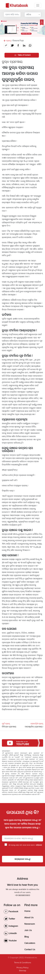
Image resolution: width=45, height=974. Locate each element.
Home (27, 911)
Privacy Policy (22, 967)
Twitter (11, 918)
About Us (29, 917)
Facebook (13, 911)
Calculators (29, 943)
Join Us (28, 930)
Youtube (12, 940)
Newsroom (29, 923)
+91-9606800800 (22, 895)
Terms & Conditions (22, 962)
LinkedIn (12, 933)
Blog (26, 936)
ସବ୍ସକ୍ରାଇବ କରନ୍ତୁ (22, 859)
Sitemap (22, 970)
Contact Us (29, 949)
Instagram (13, 926)
